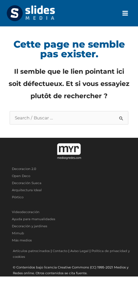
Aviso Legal (79, 251)
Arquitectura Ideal (27, 190)
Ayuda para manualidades (33, 219)
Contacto (60, 251)
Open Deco (21, 176)
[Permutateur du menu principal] (125, 13)
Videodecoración (25, 212)
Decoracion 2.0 (24, 169)
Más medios (22, 240)
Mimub (18, 233)
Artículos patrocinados (31, 251)
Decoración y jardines (29, 226)
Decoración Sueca (26, 183)
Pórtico (17, 197)
